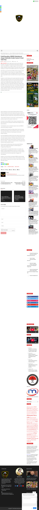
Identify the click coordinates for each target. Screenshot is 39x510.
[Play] (27, 332)
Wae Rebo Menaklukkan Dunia (34, 275)
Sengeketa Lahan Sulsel (32, 438)
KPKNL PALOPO (31, 424)
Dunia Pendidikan (34, 410)
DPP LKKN (29, 410)
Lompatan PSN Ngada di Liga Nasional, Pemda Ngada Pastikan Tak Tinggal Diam (32, 447)
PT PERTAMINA (29, 437)
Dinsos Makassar (30, 409)
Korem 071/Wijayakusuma (32, 421)
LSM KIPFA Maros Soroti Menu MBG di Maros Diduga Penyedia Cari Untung (32, 459)
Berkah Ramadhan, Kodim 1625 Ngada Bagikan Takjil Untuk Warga (20, 183)
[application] (32, 329)
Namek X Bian (29, 454)
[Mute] (35, 332)
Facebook (33, 296)
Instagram (33, 300)
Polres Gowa (34, 434)
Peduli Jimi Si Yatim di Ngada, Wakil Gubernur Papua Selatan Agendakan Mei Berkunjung (32, 455)
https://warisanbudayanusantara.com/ (11, 174)
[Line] (6, 164)
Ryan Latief (33, 437)
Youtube (33, 304)
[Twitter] (4, 164)
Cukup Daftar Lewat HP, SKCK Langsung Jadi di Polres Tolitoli (32, 462)
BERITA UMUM (17, 166)
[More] (8, 164)
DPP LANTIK (35, 409)
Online (29, 58)
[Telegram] (0, 10)
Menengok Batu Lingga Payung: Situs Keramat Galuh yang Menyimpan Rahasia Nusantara (32, 254)
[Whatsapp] (3, 164)
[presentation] (1, 196)
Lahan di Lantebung (31, 425)
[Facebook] (1, 164)
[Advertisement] (19, 6)
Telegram (33, 306)
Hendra (3, 61)
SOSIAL (5, 166)
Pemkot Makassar (31, 430)
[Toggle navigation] (37, 50)
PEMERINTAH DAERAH (11, 166)
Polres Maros (29, 436)
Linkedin (33, 302)
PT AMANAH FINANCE (35, 436)
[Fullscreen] (37, 332)
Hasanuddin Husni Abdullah (31, 411)
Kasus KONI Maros (30, 420)
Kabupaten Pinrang (33, 417)
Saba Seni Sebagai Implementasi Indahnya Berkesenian (31, 259)
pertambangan (34, 431)
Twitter (33, 298)
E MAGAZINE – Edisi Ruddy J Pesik (31, 488)
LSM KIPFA (33, 429)
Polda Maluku (31, 433)
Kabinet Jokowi (34, 412)
